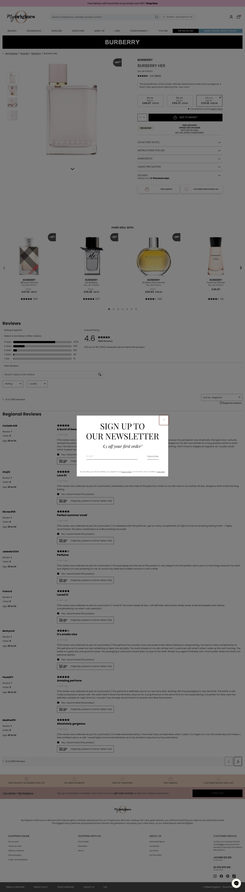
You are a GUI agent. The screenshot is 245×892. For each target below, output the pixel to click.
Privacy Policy (126, 472)
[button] (236, 883)
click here (161, 472)
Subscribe (153, 456)
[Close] (164, 420)
